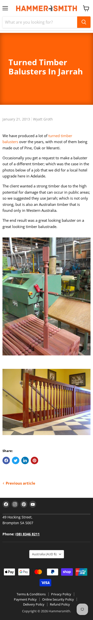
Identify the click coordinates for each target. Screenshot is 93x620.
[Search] (84, 22)
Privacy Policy (61, 594)
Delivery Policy (33, 604)
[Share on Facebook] (6, 460)
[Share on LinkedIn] (25, 460)
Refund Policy (60, 604)
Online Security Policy (58, 599)
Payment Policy (25, 599)
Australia (44, 554)
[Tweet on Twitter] (15, 460)
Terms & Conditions (31, 594)
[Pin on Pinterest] (34, 460)
